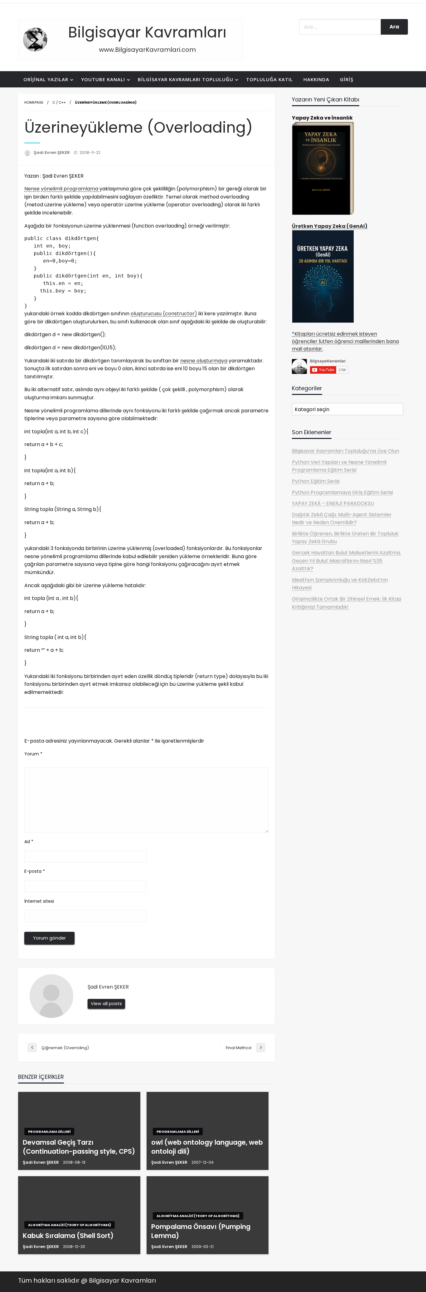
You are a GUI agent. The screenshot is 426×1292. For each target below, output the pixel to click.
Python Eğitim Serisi (316, 481)
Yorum (33, 754)
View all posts (106, 1003)
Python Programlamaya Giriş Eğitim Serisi (342, 492)
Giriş (346, 79)
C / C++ (59, 102)
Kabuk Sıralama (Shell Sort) (68, 1235)
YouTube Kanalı (103, 79)
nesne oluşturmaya (203, 360)
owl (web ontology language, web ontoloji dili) (207, 1147)
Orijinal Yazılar (45, 79)
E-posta (34, 871)
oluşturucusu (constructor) (164, 313)
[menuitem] (47, 79)
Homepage (33, 102)
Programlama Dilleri (49, 1131)
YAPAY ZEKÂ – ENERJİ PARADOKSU (333, 503)
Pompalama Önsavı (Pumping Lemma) (200, 1231)
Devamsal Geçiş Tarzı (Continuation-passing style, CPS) (79, 1147)
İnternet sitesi (39, 901)
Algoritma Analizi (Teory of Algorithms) (69, 1224)
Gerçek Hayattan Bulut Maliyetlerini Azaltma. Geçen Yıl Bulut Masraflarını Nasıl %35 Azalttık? (346, 560)
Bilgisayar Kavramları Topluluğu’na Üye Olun (345, 450)
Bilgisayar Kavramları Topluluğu (185, 79)
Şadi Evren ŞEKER (52, 152)
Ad (28, 841)
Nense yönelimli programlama (61, 188)
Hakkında (316, 79)
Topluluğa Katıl (269, 79)
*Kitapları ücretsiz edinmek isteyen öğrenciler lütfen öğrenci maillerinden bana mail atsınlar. (345, 341)
